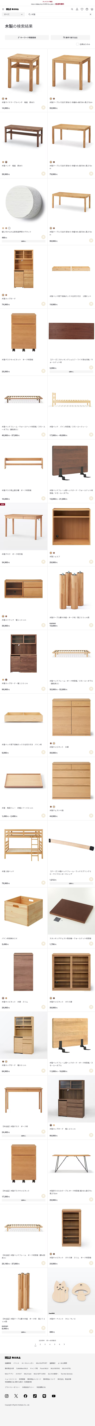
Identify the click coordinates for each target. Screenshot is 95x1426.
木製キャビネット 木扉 (59, 747)
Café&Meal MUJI (22, 1368)
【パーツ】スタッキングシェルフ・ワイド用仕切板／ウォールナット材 (71, 360)
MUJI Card (27, 1374)
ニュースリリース (11, 1379)
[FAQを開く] (87, 8)
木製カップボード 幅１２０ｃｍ (63, 1129)
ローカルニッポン (28, 1363)
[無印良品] (12, 1357)
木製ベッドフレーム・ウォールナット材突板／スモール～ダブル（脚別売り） (23, 428)
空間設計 (53, 1363)
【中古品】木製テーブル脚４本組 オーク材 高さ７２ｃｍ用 (23, 1320)
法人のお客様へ (53, 1374)
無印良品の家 (9, 1368)
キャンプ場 (34, 1368)
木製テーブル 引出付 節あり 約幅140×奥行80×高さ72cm (71, 167)
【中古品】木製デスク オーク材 (15, 1126)
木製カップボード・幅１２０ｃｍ (15, 683)
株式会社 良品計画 (64, 1379)
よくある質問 (62, 1363)
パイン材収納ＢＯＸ (9, 938)
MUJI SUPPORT (41, 1363)
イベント (16, 1363)
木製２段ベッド (8, 871)
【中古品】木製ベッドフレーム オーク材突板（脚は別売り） (23, 1256)
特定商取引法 (41, 1387)
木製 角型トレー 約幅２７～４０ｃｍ (17, 808)
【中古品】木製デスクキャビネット (16, 1190)
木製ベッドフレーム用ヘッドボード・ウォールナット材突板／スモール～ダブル (71, 491)
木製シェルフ (55, 556)
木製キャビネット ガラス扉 (61, 1002)
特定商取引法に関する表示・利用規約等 (18, 1382)
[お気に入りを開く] (82, 8)
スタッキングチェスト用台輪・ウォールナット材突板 (70, 938)
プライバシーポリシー (12, 1387)
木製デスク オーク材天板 (12, 554)
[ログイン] (77, 8)
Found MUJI (44, 1368)
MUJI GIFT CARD (40, 1374)
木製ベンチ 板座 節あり (12, 165)
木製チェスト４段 (56, 810)
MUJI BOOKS (55, 1368)
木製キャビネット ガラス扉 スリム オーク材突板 (70, 1257)
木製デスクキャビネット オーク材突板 (17, 359)
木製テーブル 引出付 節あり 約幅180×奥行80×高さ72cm (71, 233)
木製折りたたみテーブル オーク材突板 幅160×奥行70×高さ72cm (71, 1192)
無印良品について (49, 1379)
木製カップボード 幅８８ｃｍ (14, 1065)
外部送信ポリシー (28, 1387)
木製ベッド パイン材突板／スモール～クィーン (69, 426)
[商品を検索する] (72, 8)
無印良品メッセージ (34, 1379)
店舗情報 (8, 1363)
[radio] (3, 98)
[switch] (43, 107)
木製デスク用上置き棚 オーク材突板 (16, 490)
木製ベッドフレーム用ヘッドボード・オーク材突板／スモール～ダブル (71, 1064)
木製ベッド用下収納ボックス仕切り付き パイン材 (22, 744)
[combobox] (13, 14)
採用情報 (22, 1379)
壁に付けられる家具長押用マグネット (16, 231)
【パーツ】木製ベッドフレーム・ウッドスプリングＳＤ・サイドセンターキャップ (70, 872)
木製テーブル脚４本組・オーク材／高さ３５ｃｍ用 (69, 617)
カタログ (19, 1374)
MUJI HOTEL (66, 1368)
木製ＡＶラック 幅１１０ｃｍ (14, 620)
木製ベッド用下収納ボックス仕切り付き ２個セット (70, 296)
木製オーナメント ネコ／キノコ (62, 1319)
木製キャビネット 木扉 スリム (15, 1002)
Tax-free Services (66, 1374)
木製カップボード (9, 298)
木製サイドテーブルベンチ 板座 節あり (18, 102)
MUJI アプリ (9, 1374)
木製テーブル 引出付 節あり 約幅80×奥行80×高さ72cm (71, 102)
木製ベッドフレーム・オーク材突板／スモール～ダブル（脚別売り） (71, 682)
